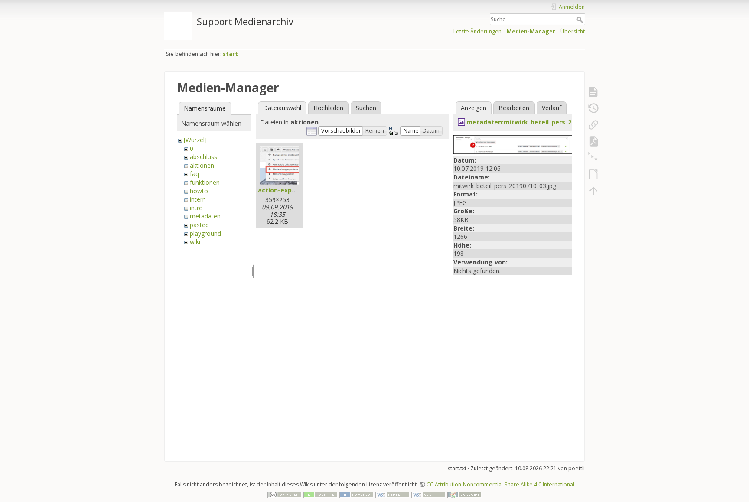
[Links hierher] (593, 125)
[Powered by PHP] (356, 494)
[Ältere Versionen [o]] (593, 108)
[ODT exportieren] (593, 174)
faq (194, 174)
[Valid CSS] (428, 494)
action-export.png (286, 190)
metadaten (205, 216)
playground (205, 233)
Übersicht (572, 31)
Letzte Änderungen (477, 31)
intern (198, 199)
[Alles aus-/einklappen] (593, 158)
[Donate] (320, 494)
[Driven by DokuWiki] (464, 494)
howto (199, 191)
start (230, 54)
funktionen (205, 182)
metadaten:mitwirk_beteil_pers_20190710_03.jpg (541, 122)
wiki (195, 242)
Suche (580, 19)
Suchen (366, 108)
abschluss (203, 157)
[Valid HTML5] (392, 494)
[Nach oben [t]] (593, 191)
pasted (199, 225)
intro (196, 208)
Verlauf (551, 108)
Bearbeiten (513, 108)
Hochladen (328, 108)
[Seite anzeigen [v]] (593, 92)
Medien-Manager (531, 31)
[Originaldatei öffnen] (512, 144)
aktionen (202, 165)
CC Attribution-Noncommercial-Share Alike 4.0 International (500, 484)
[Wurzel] (195, 140)
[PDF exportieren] (593, 141)
